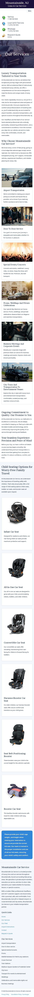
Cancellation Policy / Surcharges (20, 994)
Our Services (6, 920)
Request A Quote (7, 933)
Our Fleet (5, 923)
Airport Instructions (8, 927)
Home (3, 916)
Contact (4, 930)
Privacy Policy (5, 994)
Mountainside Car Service (15, 867)
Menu (29, 11)
